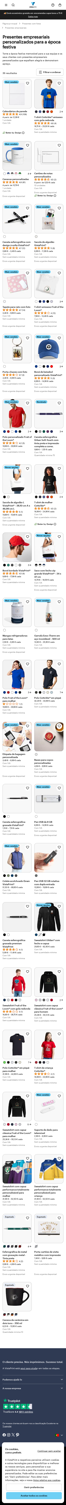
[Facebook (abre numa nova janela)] (4, 1435)
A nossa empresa (12, 1388)
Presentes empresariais (15, 28)
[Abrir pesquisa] (13, 5)
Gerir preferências (34, 1487)
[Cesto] (59, 5)
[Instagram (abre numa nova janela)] (8, 1435)
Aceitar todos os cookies (34, 1495)
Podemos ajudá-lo (12, 1379)
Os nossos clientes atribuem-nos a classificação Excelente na (30, 1424)
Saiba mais (33, 16)
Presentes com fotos (31, 23)
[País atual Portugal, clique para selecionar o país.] (59, 1435)
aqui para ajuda (29, 1368)
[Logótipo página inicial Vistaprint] (33, 5)
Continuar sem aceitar (49, 1451)
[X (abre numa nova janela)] (13, 1435)
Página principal (10, 23)
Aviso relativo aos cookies (46, 1480)
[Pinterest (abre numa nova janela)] (17, 1435)
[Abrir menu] (6, 5)
